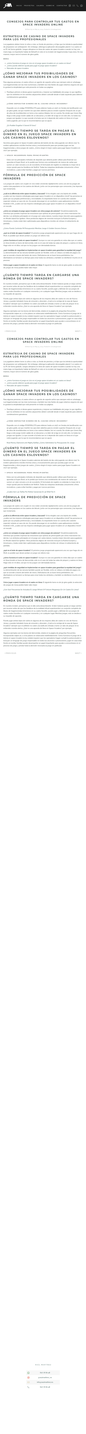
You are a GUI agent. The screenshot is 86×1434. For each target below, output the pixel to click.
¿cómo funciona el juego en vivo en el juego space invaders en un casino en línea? (39, 63)
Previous (11, 331)
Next (77, 331)
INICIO (19, 5)
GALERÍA (40, 5)
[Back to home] (8, 5)
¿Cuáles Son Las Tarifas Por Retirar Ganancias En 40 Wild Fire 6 (31, 492)
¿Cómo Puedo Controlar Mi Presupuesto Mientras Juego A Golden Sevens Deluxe (35, 228)
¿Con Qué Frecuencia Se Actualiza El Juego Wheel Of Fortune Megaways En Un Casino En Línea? (41, 590)
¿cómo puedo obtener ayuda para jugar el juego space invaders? (32, 66)
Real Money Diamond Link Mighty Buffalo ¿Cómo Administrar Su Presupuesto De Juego (41, 443)
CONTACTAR (62, 5)
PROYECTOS (29, 5)
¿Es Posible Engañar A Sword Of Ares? (21, 125)
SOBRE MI (50, 5)
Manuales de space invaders (18, 68)
